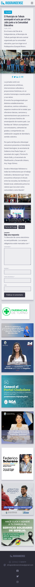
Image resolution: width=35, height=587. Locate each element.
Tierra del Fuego (11, 227)
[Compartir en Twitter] (14, 76)
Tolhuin (8, 12)
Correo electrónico (9, 276)
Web (5, 285)
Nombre (6, 268)
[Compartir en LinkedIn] (17, 76)
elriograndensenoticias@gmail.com (20, 565)
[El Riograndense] (12, 3)
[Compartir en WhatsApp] (19, 76)
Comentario (7, 246)
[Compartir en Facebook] (12, 76)
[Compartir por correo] (22, 76)
